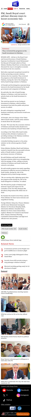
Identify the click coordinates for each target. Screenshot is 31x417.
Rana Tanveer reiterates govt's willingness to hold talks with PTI (15, 360)
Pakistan (22, 8)
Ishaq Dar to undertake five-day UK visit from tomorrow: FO (15, 382)
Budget (10, 8)
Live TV (15, 8)
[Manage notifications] (3, 414)
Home (5, 8)
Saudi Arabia (23, 229)
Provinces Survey (23, 414)
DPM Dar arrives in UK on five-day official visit (14, 315)
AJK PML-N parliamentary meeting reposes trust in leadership (14, 292)
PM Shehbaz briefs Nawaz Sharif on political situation (15, 337)
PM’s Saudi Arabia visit (9, 229)
